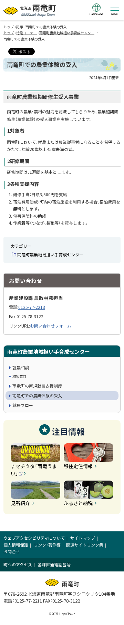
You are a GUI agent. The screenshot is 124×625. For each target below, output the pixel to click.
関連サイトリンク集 (84, 545)
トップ (8, 26)
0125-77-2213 (31, 307)
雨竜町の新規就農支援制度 (37, 386)
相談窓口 (19, 376)
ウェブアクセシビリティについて (34, 538)
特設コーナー (26, 32)
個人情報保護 (15, 545)
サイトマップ (82, 538)
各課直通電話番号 (54, 564)
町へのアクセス (17, 564)
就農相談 (20, 367)
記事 (19, 26)
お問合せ (11, 551)
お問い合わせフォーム (50, 326)
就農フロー (22, 405)
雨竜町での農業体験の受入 (37, 395)
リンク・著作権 (47, 545)
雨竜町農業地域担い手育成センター (66, 32)
